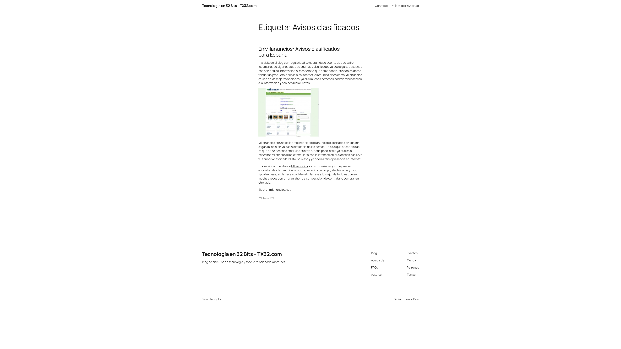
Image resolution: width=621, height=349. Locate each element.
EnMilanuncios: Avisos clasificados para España (299, 52)
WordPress (413, 299)
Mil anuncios (299, 166)
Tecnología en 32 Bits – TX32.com (229, 5)
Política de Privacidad (405, 6)
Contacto (381, 6)
